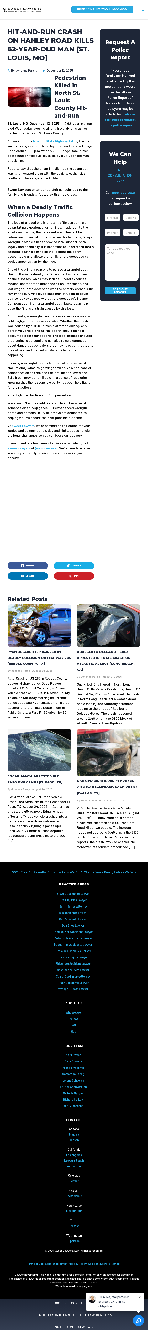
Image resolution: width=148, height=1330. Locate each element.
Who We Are (73, 1012)
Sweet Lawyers (23, 426)
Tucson (74, 1140)
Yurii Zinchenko (73, 1106)
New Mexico (74, 1205)
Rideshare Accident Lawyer (73, 963)
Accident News (97, 1263)
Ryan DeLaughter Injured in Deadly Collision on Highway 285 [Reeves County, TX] (39, 658)
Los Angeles (74, 1155)
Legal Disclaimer (56, 1263)
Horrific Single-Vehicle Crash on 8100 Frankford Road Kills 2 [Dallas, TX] (107, 787)
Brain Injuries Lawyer (73, 900)
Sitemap (114, 1263)
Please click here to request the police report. (120, 120)
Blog (73, 1031)
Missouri (74, 1190)
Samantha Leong (73, 1074)
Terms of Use (35, 1263)
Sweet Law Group (91, 800)
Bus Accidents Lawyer (73, 912)
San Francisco (74, 1166)
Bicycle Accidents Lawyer (73, 893)
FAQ (73, 1025)
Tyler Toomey (73, 1061)
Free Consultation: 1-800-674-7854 (102, 10)
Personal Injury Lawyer (73, 957)
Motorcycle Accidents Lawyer (73, 938)
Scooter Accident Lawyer (73, 970)
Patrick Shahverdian (73, 1087)
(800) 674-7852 (46, 448)
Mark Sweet (73, 1055)
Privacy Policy (77, 1263)
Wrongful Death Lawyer (73, 989)
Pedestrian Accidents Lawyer (73, 944)
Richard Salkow (73, 1099)
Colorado (74, 1175)
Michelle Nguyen (73, 1093)
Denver (74, 1181)
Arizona (74, 1129)
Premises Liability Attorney (73, 951)
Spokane (74, 1241)
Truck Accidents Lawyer (73, 982)
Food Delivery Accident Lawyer (73, 932)
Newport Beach (74, 1160)
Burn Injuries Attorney (73, 906)
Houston (74, 1226)
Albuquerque (74, 1211)
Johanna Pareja (26, 70)
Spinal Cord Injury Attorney (73, 976)
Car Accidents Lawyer (73, 919)
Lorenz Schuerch (73, 1080)
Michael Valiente (73, 1067)
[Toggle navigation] (143, 9)
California (74, 1149)
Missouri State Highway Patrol (55, 141)
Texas (74, 1220)
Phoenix (74, 1134)
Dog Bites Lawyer (73, 925)
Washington (74, 1235)
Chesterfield (74, 1196)
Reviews (73, 1018)
